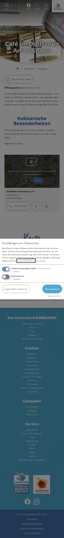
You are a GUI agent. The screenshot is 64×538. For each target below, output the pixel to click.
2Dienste (15, 278)
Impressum (41, 260)
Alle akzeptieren (52, 289)
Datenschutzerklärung (26, 260)
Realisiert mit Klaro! (54, 296)
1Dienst (15, 271)
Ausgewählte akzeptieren (16, 289)
